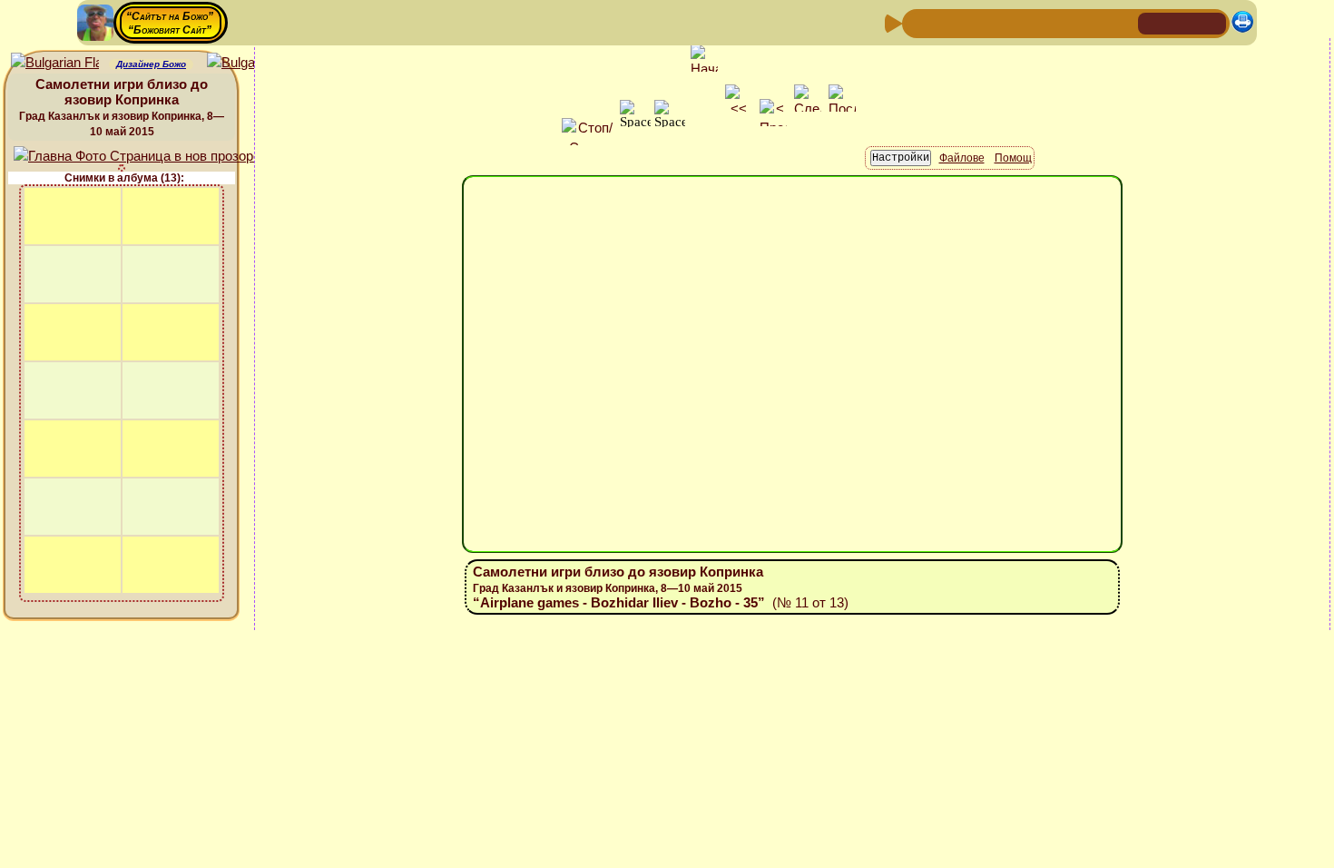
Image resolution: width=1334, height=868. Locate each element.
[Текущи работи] (1034, 22)
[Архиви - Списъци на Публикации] (976, 22)
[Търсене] (1122, 22)
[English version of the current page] (55, 63)
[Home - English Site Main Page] (1211, 22)
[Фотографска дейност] (1063, 22)
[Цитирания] (1005, 22)
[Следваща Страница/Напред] (947, 22)
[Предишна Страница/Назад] (918, 22)
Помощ (1013, 158)
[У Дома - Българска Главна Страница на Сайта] (1182, 22)
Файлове (962, 158)
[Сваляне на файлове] (1092, 22)
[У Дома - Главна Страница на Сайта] (1153, 22)
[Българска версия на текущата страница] (251, 63)
